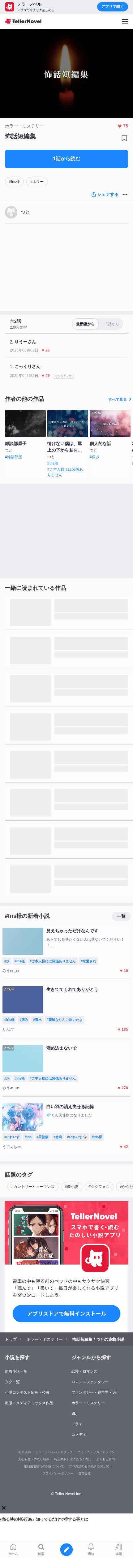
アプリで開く (112, 6)
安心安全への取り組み (33, 1459)
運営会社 (84, 1473)
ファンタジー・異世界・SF (94, 1392)
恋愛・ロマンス (84, 1371)
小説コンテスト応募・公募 (27, 1392)
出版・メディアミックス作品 (29, 1403)
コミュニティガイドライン (96, 1452)
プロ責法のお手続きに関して (89, 1466)
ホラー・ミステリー (88, 1403)
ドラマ (77, 1424)
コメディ (78, 1434)
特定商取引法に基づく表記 (72, 1459)
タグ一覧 (12, 1382)
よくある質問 (105, 1459)
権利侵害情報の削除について (44, 1466)
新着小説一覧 (16, 1371)
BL (73, 1413)
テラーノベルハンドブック (54, 1452)
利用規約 (24, 1452)
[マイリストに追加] (124, 138)
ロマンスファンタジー (90, 1382)
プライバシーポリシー (57, 1473)
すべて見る (117, 399)
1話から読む (66, 158)
